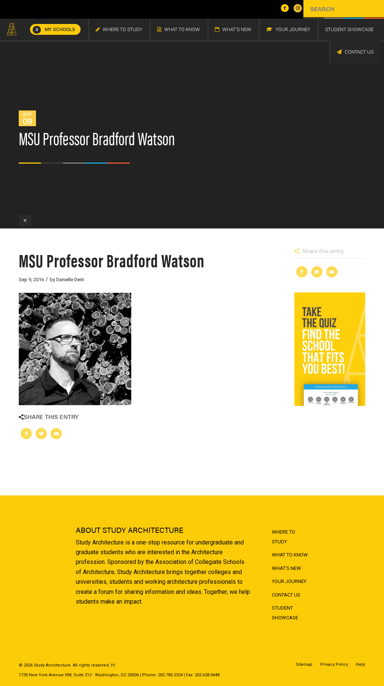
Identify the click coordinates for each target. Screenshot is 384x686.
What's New (286, 568)
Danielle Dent (70, 279)
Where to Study (283, 536)
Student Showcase (285, 612)
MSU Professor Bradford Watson (111, 259)
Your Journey (289, 581)
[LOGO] (12, 29)
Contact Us (286, 595)
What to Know (290, 555)
